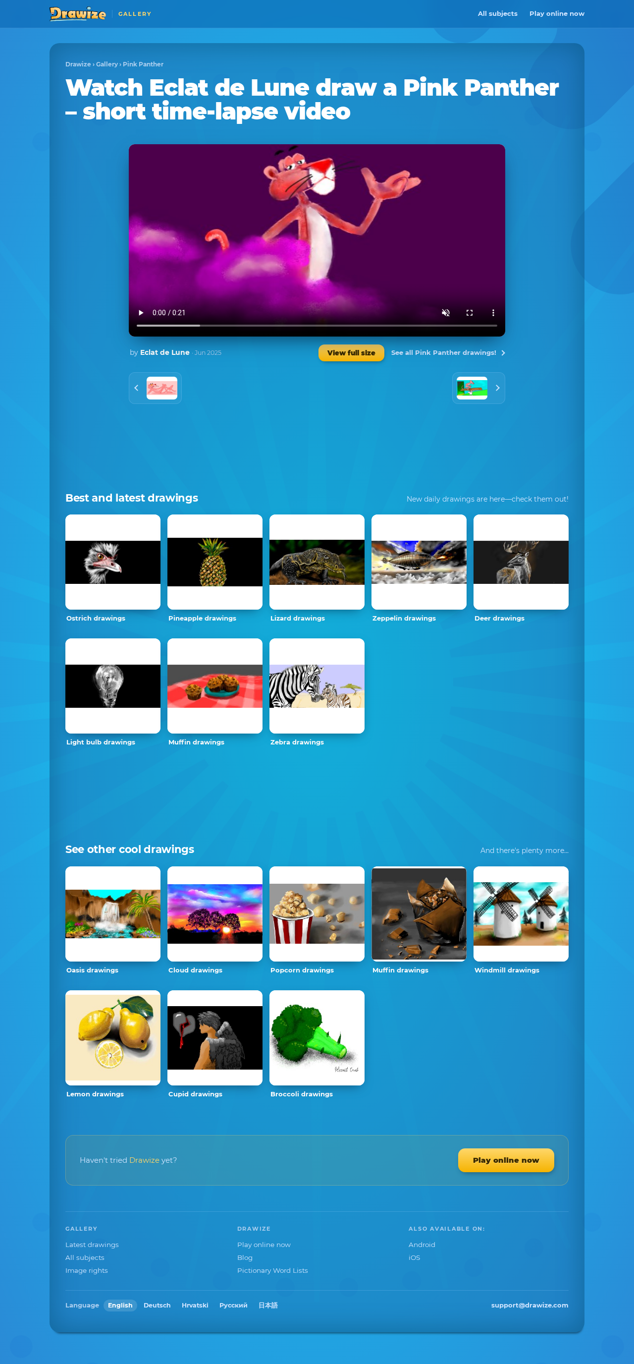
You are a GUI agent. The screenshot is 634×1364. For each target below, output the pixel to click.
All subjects (498, 13)
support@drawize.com (530, 1305)
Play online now (556, 13)
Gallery (107, 64)
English (120, 1305)
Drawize (78, 64)
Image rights (86, 1270)
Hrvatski (195, 1305)
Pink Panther (143, 64)
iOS (414, 1257)
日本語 (268, 1305)
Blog (245, 1257)
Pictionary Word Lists (272, 1270)
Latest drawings (92, 1245)
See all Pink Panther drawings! (443, 352)
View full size (351, 353)
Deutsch (157, 1305)
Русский (233, 1305)
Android (422, 1245)
